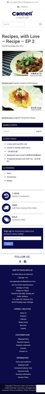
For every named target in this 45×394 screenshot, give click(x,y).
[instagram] (25, 262)
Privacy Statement (36, 390)
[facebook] (20, 262)
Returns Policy (23, 377)
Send (8, 244)
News (9, 173)
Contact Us (23, 351)
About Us (23, 313)
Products (23, 316)
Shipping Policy (23, 339)
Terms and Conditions (23, 362)
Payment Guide (23, 371)
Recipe (9, 180)
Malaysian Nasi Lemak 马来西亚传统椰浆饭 (24, 155)
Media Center (23, 322)
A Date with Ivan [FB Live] (17, 144)
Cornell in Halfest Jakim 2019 (18, 148)
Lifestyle (23, 319)
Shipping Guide (23, 365)
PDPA (26, 390)
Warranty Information (23, 374)
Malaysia (24, 7)
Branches (23, 325)
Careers (23, 328)
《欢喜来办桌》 (13, 151)
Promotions (11, 177)
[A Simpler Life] (22, 15)
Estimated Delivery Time (23, 368)
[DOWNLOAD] (7, 83)
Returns (23, 348)
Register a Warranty (23, 345)
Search (39, 131)
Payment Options (23, 342)
